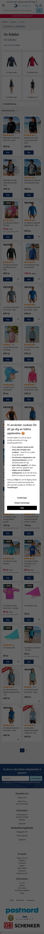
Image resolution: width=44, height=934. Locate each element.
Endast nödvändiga (22, 503)
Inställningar (22, 498)
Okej (22, 508)
